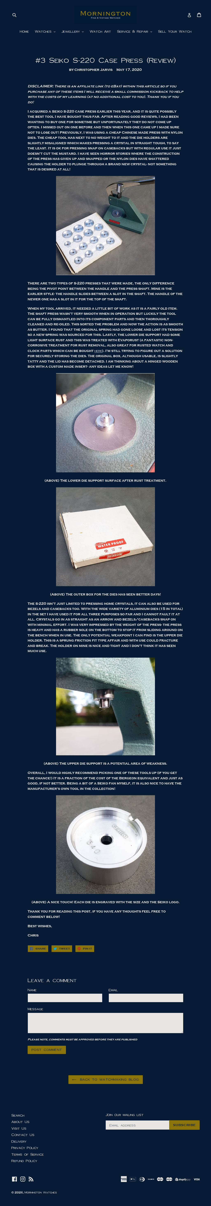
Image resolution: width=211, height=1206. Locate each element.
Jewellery (71, 31)
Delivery (18, 1141)
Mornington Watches (41, 1192)
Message (35, 1009)
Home (24, 31)
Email (113, 990)
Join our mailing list (125, 1114)
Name (32, 990)
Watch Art (100, 31)
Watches (44, 31)
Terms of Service (27, 1154)
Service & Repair (133, 31)
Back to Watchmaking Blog (108, 1079)
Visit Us (18, 1128)
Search (17, 1115)
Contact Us (22, 1134)
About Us (20, 1121)
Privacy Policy (24, 1147)
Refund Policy (24, 1160)
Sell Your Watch (174, 31)
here (98, 350)
